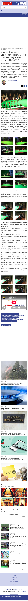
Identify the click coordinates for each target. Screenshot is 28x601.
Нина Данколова (13, 321)
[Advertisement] (14, 32)
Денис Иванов (5, 318)
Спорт (9, 48)
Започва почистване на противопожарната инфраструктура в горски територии (12, 383)
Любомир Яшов (15, 316)
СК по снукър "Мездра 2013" (12, 313)
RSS (21, 589)
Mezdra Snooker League (7, 315)
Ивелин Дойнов (13, 318)
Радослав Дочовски (18, 315)
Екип (14, 579)
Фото (25, 48)
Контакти (9, 589)
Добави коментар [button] (6, 325)
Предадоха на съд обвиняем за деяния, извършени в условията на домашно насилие (13, 433)
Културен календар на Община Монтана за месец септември (13, 510)
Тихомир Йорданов (6, 316)
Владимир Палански (17, 319)
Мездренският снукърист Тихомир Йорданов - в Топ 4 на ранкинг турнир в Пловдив (18, 545)
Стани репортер (14, 581)
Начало (14, 575)
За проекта (14, 577)
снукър (3, 313)
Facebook (15, 589)
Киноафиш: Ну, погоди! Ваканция (17, 552)
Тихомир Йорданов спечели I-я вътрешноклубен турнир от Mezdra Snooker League (18, 536)
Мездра (17, 48)
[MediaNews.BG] (14, 3)
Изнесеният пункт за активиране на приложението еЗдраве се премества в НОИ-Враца (12, 459)
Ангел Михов (5, 321)
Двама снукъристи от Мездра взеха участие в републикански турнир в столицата (18, 563)
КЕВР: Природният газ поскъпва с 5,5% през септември (12, 408)
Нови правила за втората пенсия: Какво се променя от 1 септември (12, 485)
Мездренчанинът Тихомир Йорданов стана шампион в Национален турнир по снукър (17, 527)
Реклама (14, 584)
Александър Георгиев (7, 319)
